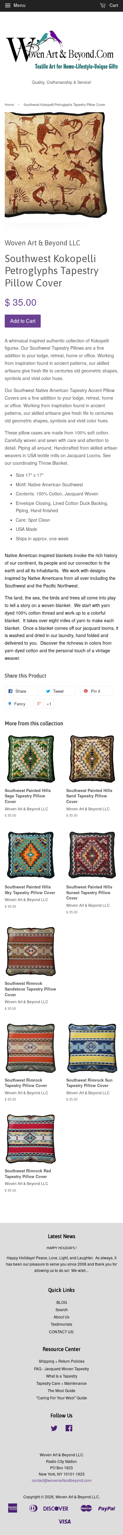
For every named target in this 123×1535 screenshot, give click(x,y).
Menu (19, 5)
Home (9, 104)
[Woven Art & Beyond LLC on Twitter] (54, 1429)
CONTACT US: (61, 1331)
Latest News (61, 1236)
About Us (61, 1316)
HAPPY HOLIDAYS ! (62, 1248)
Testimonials (61, 1324)
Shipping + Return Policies (62, 1361)
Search (62, 1309)
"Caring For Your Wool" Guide (61, 1397)
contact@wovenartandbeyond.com (61, 1480)
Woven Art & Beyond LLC (77, 1496)
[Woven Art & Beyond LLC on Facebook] (69, 1429)
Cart (113, 5)
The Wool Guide (61, 1390)
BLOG (61, 1302)
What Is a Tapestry (61, 1375)
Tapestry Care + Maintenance (61, 1383)
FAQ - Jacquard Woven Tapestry (61, 1368)
